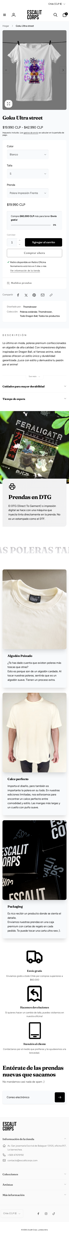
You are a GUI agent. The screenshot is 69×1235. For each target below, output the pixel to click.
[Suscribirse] (60, 1097)
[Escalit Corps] (10, 1130)
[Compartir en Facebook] (18, 295)
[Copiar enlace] (51, 295)
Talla (9, 165)
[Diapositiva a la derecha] (62, 70)
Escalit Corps (32, 1230)
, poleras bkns (43, 1230)
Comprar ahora (34, 253)
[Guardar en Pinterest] (34, 295)
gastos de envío (31, 133)
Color (10, 146)
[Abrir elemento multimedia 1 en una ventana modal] (34, 70)
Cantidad (11, 235)
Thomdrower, (45, 311)
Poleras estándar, (29, 311)
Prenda (11, 184)
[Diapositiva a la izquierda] (6, 70)
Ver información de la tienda (25, 270)
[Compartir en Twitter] (26, 295)
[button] (4, 15)
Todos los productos (49, 316)
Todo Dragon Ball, (29, 316)
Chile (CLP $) (55, 4)
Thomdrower (30, 306)
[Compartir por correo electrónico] (43, 295)
